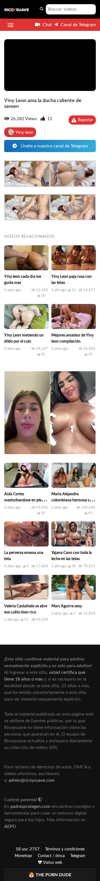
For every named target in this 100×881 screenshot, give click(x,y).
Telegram (77, 856)
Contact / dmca (51, 856)
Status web (52, 863)
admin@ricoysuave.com (31, 780)
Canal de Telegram (77, 25)
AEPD (10, 826)
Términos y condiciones (65, 849)
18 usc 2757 (27, 849)
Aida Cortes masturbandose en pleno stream (25, 500)
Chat (46, 25)
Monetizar (23, 856)
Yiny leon (24, 132)
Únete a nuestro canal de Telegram (54, 146)
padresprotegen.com (30, 806)
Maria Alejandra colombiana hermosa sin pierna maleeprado (72, 500)
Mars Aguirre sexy (66, 606)
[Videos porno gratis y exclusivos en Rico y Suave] (16, 9)
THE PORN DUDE (53, 875)
